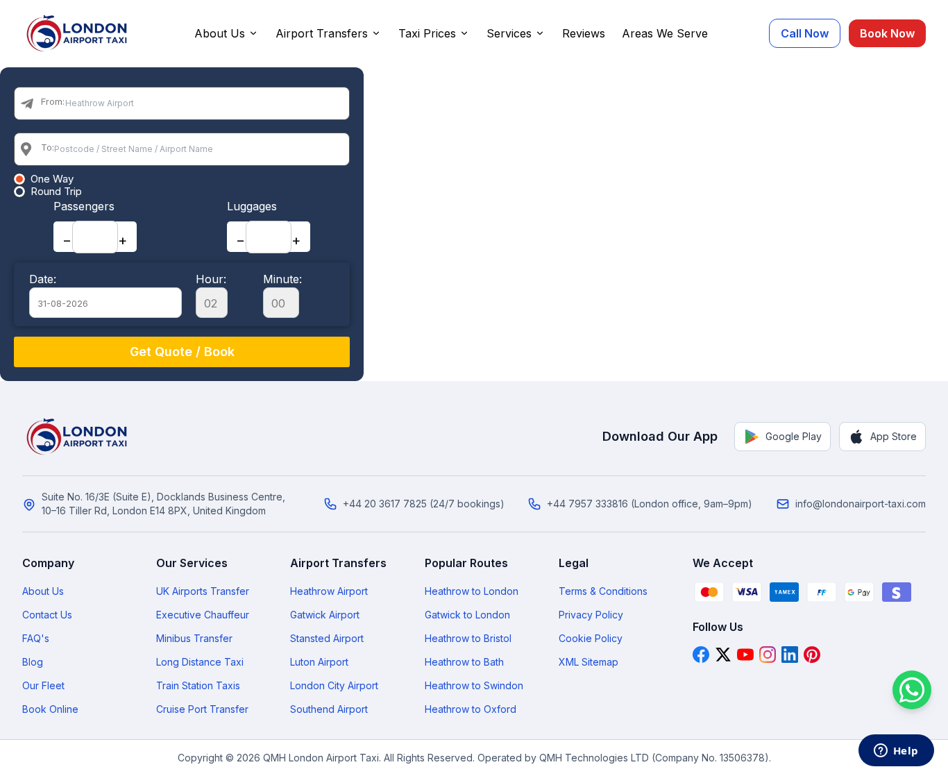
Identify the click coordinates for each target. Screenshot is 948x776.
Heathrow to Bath (464, 662)
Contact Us (47, 615)
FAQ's (35, 638)
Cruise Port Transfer (202, 709)
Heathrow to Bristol (468, 638)
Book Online (50, 709)
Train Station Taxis (198, 685)
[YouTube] (745, 654)
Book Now (887, 33)
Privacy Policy (591, 615)
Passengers (84, 206)
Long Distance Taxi (200, 662)
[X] (723, 654)
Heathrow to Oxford (470, 709)
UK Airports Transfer (202, 591)
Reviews (583, 33)
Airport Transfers (322, 33)
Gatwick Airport (324, 615)
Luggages (252, 206)
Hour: (211, 279)
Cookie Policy (591, 638)
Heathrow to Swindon (474, 685)
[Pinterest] (812, 654)
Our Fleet (43, 685)
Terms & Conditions (603, 591)
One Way (52, 179)
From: (53, 101)
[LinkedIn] (789, 654)
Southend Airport (329, 709)
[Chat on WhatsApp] (911, 689)
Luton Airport (319, 662)
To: (47, 147)
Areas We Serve (665, 33)
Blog (32, 662)
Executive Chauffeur (202, 615)
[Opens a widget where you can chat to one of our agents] (896, 751)
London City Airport (334, 685)
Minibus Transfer (194, 638)
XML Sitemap (588, 662)
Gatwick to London (467, 615)
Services (509, 33)
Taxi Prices (427, 33)
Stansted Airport (327, 638)
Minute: (282, 279)
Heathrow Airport (329, 591)
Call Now (805, 33)
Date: (42, 279)
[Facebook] (701, 654)
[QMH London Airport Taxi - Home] (77, 436)
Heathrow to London (471, 591)
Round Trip (56, 191)
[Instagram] (767, 654)
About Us (219, 33)
